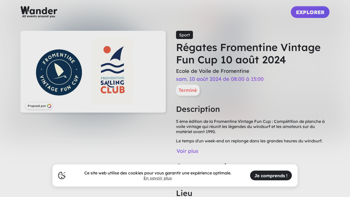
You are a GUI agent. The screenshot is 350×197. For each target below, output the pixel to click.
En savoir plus (157, 178)
